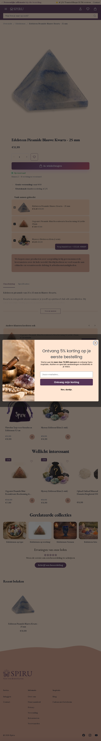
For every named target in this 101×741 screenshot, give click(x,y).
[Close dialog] (95, 343)
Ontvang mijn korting (66, 382)
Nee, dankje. (66, 389)
